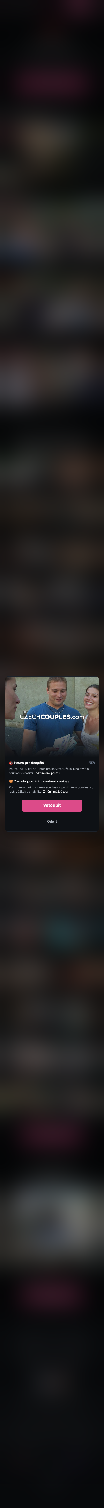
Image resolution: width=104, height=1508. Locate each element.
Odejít (52, 821)
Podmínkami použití (47, 773)
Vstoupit (52, 805)
